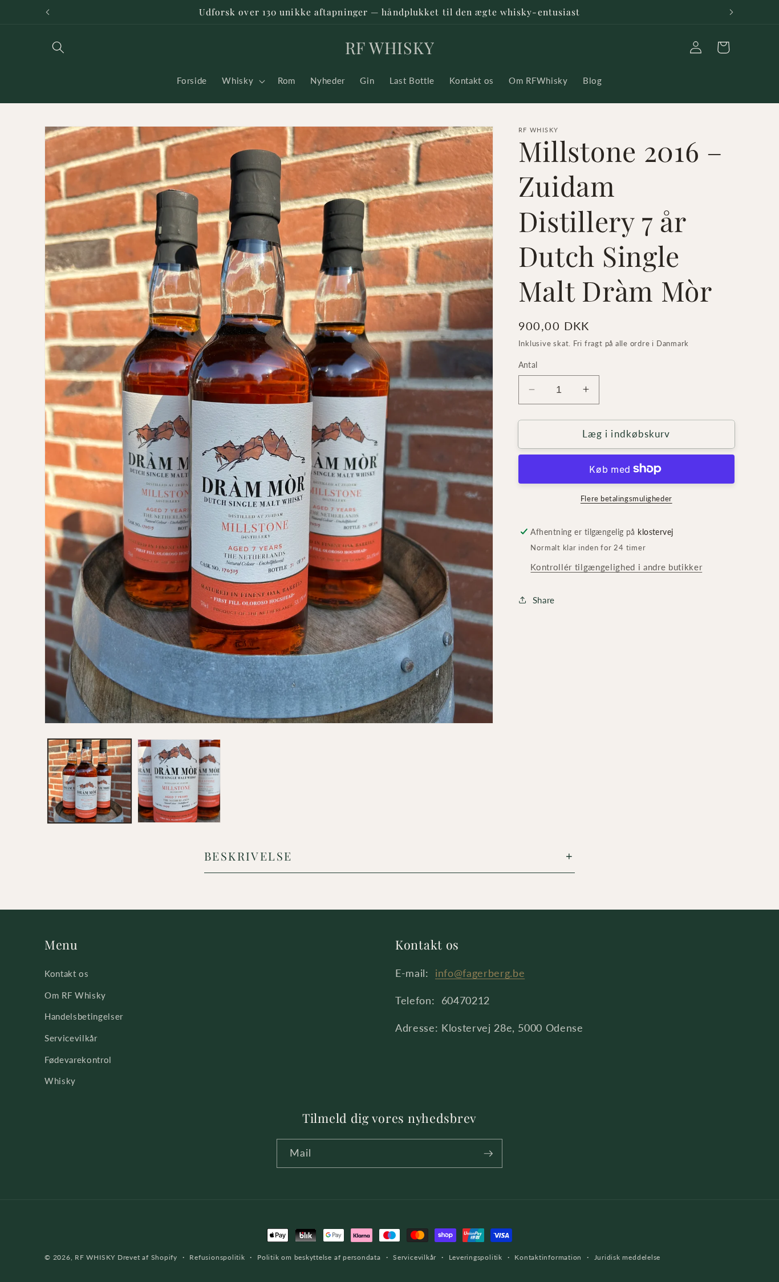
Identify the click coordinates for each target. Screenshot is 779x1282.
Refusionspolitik (217, 1257)
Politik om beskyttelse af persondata (319, 1257)
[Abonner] (488, 1154)
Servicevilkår (71, 1038)
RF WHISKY (95, 1257)
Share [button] (544, 599)
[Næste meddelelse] (731, 12)
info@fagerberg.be (480, 973)
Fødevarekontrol (78, 1059)
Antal (528, 365)
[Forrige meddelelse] (47, 12)
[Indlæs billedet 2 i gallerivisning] (179, 780)
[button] (58, 47)
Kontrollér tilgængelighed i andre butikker (616, 566)
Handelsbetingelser (83, 1016)
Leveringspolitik (475, 1257)
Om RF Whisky (75, 995)
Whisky (60, 1081)
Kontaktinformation (548, 1257)
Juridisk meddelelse (627, 1257)
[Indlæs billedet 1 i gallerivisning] (89, 780)
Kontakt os (66, 973)
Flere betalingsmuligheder (626, 498)
